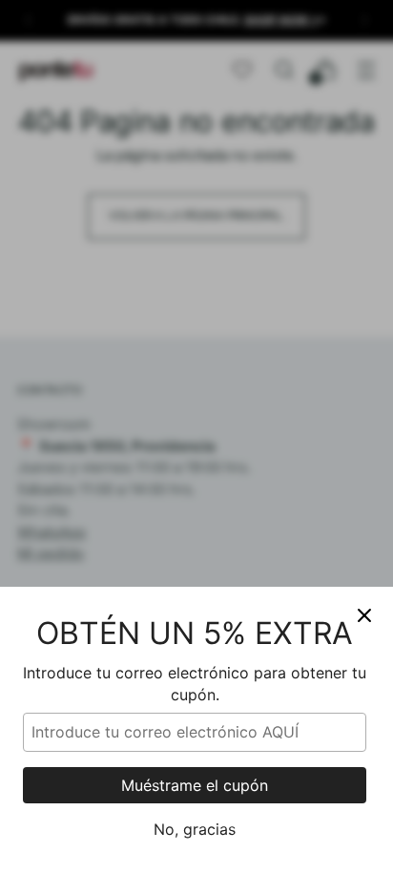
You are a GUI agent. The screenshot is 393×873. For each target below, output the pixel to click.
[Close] (364, 615)
